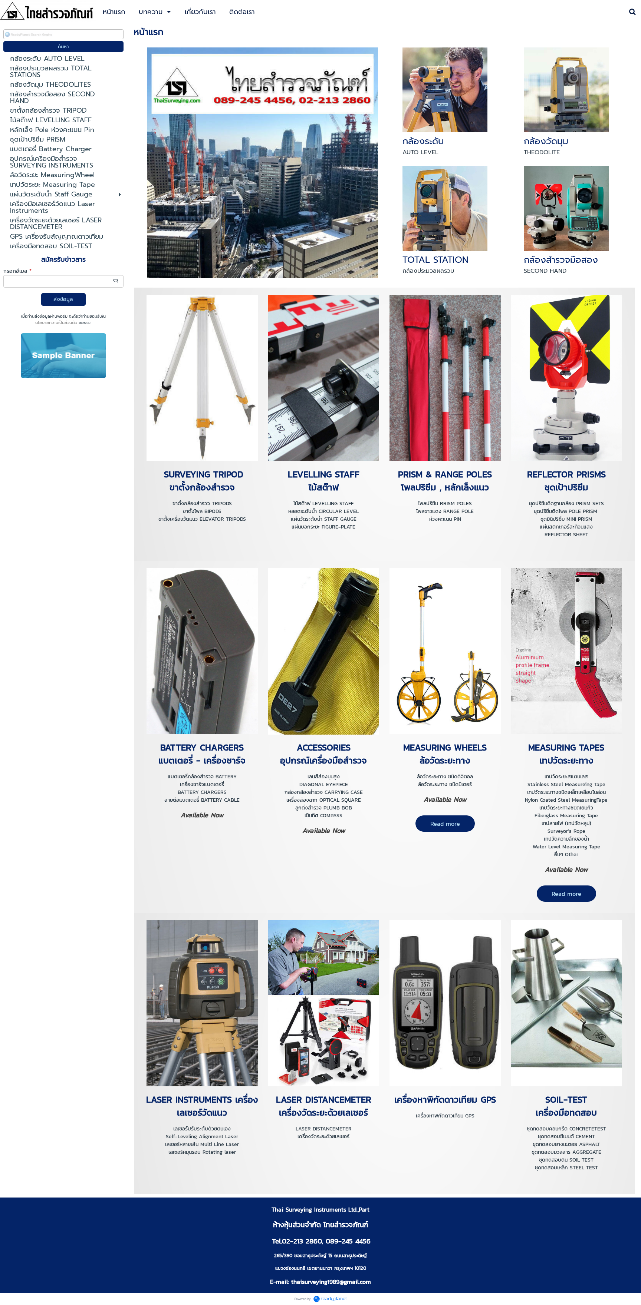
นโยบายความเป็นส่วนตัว (56, 322)
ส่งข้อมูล (63, 299)
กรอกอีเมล (17, 271)
